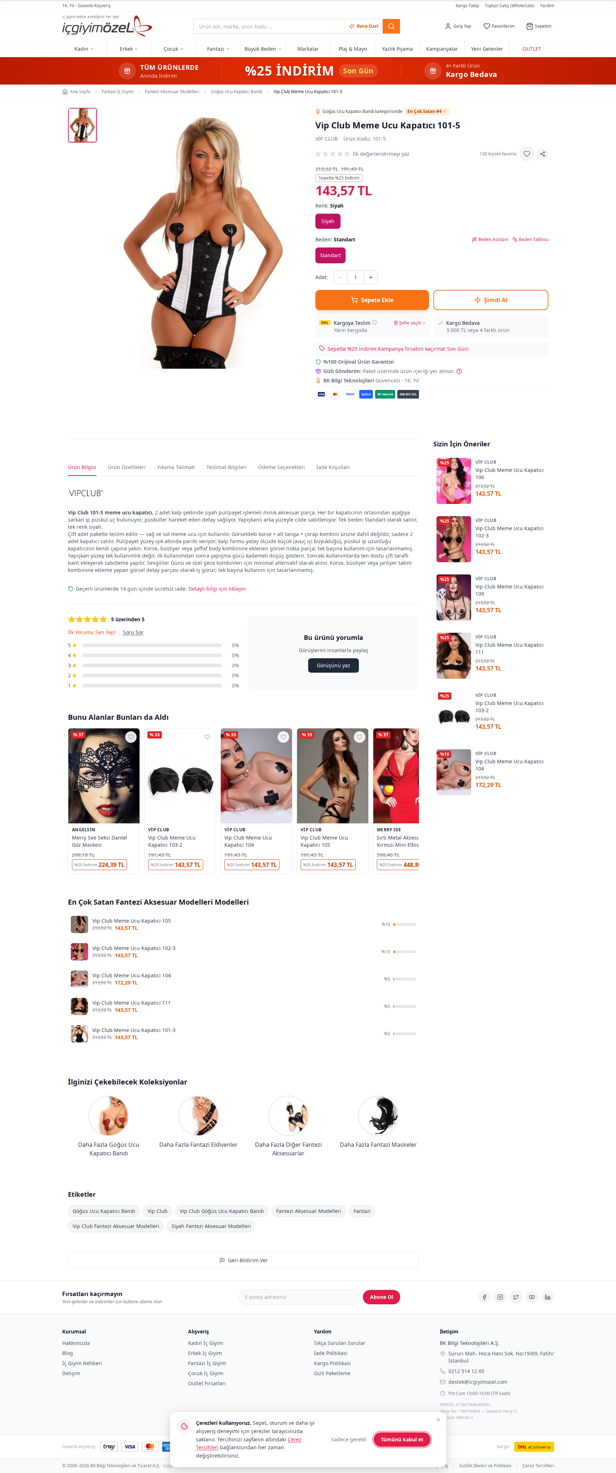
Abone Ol (381, 1297)
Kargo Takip (467, 6)
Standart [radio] (330, 255)
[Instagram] (500, 1297)
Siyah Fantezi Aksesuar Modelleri (211, 1225)
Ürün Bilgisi (82, 467)
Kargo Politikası (332, 1363)
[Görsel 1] (82, 125)
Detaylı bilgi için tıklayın (217, 588)
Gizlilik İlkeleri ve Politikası (485, 1466)
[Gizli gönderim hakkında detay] (459, 371)
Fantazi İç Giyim (207, 1363)
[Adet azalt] (340, 277)
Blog (67, 1353)
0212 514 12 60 (466, 1370)
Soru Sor (133, 632)
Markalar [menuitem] (308, 48)
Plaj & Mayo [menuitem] (353, 48)
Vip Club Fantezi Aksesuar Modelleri (116, 1225)
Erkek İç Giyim (205, 1353)
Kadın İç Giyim (205, 1343)
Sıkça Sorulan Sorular (339, 1343)
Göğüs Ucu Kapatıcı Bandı (104, 1210)
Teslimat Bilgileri (226, 467)
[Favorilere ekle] (527, 154)
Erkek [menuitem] (126, 48)
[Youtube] (531, 1297)
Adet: (321, 277)
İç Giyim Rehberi (82, 1363)
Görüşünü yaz (333, 665)
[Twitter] (516, 1297)
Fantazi (362, 1210)
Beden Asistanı (493, 239)
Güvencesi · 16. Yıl (371, 380)
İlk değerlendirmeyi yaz (381, 153)
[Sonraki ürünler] (419, 802)
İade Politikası (330, 1353)
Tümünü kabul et (402, 1439)
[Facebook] (484, 1297)
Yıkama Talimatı (176, 467)
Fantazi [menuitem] (215, 48)
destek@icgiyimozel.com (477, 1381)
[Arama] (391, 26)
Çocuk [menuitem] (171, 48)
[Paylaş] (542, 154)
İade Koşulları (333, 467)
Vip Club (326, 138)
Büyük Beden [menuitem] (260, 48)
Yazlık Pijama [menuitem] (397, 48)
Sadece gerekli (348, 1439)
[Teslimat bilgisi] (374, 322)
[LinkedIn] (547, 1297)
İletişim (71, 1373)
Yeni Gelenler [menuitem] (487, 48)
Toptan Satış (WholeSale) (509, 6)
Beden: (335, 239)
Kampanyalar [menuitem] (442, 48)
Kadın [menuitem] (81, 48)
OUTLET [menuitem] (532, 48)
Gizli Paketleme (332, 1373)
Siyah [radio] (327, 221)
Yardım (547, 6)
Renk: (329, 205)
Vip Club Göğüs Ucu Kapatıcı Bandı (222, 1210)
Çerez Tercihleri (538, 1466)
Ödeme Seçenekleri (281, 467)
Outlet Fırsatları (207, 1383)
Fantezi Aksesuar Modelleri (308, 1210)
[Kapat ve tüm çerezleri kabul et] (438, 1420)
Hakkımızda (76, 1343)
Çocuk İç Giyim (205, 1373)
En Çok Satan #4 (424, 111)
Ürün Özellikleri (127, 467)
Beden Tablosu (533, 239)
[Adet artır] (370, 277)
